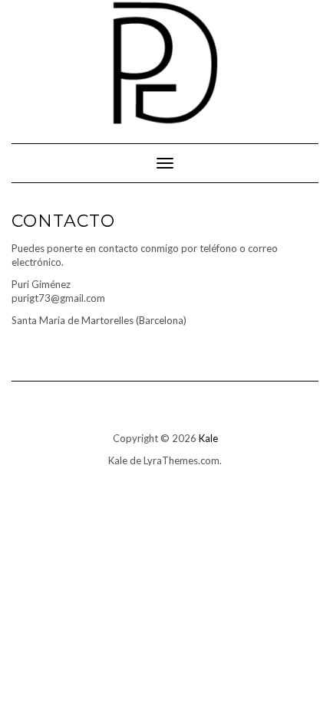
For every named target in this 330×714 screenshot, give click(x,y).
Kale (208, 438)
